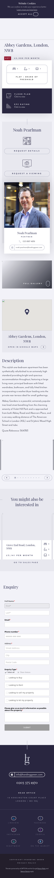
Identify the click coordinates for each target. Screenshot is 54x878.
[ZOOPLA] (40, 830)
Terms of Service (25, 871)
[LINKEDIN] (13, 818)
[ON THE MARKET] (40, 841)
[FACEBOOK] (40, 818)
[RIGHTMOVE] (13, 841)
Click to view (19, 96)
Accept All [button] (25, 14)
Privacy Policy (27, 863)
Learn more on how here (27, 10)
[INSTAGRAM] (13, 830)
